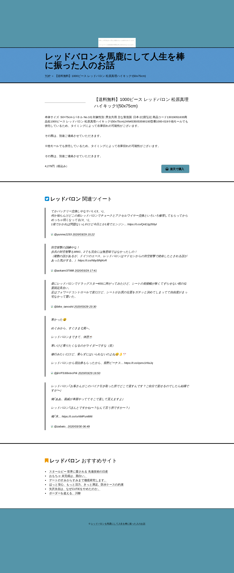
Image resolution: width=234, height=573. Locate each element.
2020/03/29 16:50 (89, 373)
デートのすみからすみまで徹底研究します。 (78, 480)
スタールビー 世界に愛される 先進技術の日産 (78, 471)
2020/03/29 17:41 (86, 270)
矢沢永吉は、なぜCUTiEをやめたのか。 (74, 489)
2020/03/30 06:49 (79, 426)
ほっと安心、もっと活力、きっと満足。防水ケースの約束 (86, 484)
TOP (48, 76)
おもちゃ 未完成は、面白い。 (68, 476)
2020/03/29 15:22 (84, 234)
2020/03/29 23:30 (85, 306)
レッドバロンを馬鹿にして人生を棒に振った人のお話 (115, 61)
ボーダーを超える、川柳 (65, 493)
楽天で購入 (177, 169)
